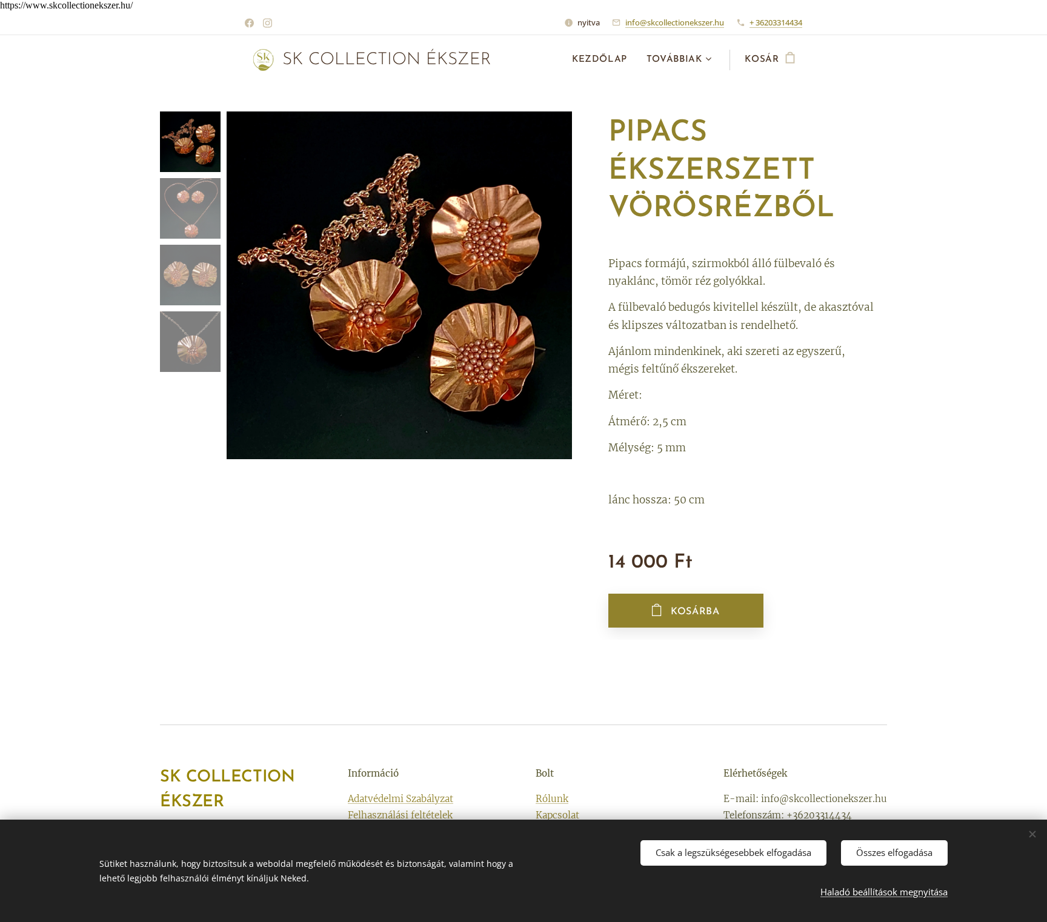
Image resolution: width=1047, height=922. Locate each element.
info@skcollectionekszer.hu (674, 22)
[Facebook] (249, 23)
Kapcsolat (557, 815)
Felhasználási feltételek (400, 815)
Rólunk (552, 798)
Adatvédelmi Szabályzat (400, 798)
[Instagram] (267, 23)
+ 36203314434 (776, 22)
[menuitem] (603, 60)
